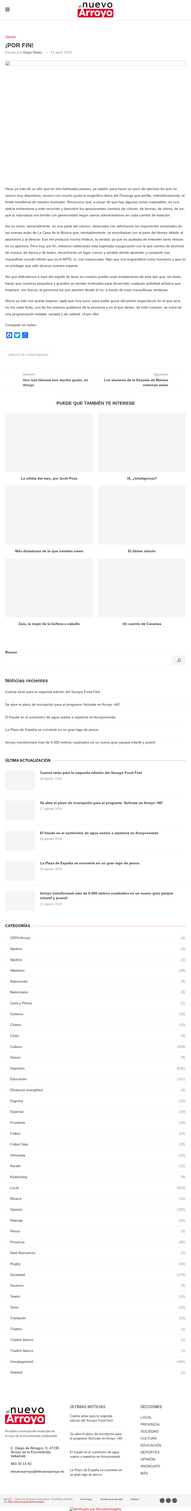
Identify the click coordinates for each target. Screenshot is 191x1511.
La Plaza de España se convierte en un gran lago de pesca (51, 730)
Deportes (97, 1068)
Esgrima (97, 1101)
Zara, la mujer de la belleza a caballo (49, 624)
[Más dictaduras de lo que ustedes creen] (49, 515)
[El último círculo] (142, 515)
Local (97, 1188)
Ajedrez (97, 949)
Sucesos (97, 1285)
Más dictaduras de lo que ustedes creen (49, 551)
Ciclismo (97, 1014)
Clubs (97, 1036)
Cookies (135, 1499)
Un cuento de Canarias (142, 624)
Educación (97, 1079)
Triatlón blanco (97, 1340)
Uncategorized (97, 1362)
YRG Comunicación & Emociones (26, 1502)
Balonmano (97, 992)
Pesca (97, 1231)
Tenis (97, 1307)
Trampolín (97, 1318)
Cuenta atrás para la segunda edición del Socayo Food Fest (52, 692)
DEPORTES (150, 1452)
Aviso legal (86, 1499)
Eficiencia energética (97, 1090)
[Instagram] (174, 1500)
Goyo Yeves (32, 52)
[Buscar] (179, 660)
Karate (97, 1166)
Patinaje (97, 1220)
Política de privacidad (111, 1499)
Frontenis (97, 1123)
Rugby (97, 1264)
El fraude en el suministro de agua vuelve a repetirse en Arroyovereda (60, 717)
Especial (97, 1112)
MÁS (144, 1473)
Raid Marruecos (97, 1253)
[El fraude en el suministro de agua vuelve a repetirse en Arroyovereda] (20, 841)
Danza (97, 1057)
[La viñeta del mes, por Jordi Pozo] (49, 442)
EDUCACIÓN (151, 1445)
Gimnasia (97, 1155)
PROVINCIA (150, 1424)
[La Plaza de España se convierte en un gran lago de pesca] (20, 871)
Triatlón (97, 1329)
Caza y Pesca (97, 1003)
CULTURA (149, 1438)
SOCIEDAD (149, 1431)
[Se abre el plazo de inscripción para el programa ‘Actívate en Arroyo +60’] (20, 810)
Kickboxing (97, 1177)
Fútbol (97, 1133)
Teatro (97, 1296)
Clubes (97, 1025)
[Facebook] (162, 1500)
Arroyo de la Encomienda (28, 354)
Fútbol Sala (97, 1144)
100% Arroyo (97, 938)
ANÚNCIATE (150, 1466)
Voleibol (97, 1372)
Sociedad (97, 1275)
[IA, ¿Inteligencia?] (142, 442)
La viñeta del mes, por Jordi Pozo (49, 478)
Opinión (10, 37)
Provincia (97, 1242)
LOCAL (146, 1417)
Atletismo (97, 970)
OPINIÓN (148, 1459)
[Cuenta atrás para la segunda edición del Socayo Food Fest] (20, 780)
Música (97, 1198)
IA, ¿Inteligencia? (142, 478)
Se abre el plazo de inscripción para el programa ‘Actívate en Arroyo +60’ (62, 704)
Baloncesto (97, 981)
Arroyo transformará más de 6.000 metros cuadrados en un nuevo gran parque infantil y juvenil (80, 742)
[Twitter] (168, 1500)
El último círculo (142, 551)
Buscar (11, 652)
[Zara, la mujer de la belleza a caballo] (49, 588)
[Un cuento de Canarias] (142, 588)
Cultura (97, 1047)
